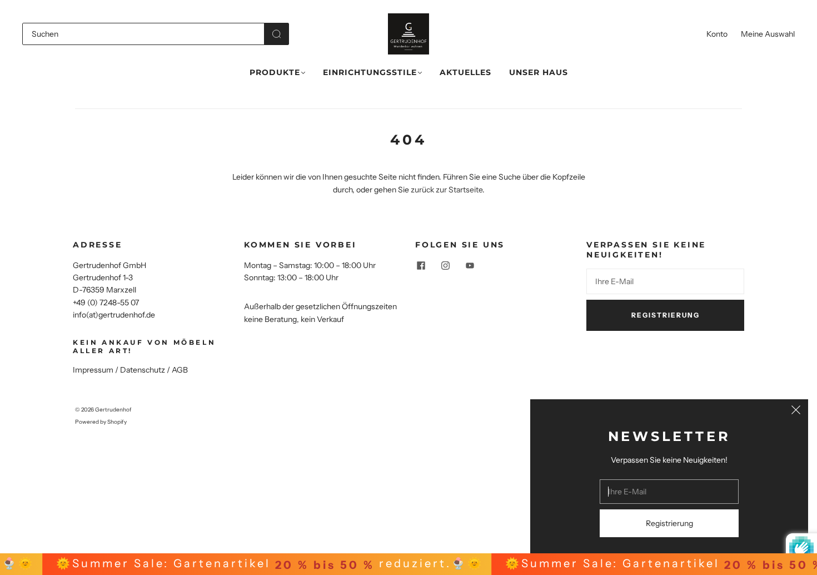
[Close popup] (796, 411)
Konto (717, 34)
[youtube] (469, 266)
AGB (180, 370)
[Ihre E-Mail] (665, 281)
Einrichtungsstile (370, 72)
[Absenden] (276, 34)
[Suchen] (143, 34)
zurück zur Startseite (446, 190)
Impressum (93, 370)
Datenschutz (142, 370)
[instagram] (445, 266)
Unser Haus (538, 72)
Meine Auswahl (768, 34)
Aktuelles (465, 72)
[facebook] (421, 266)
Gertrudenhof (113, 409)
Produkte (275, 72)
